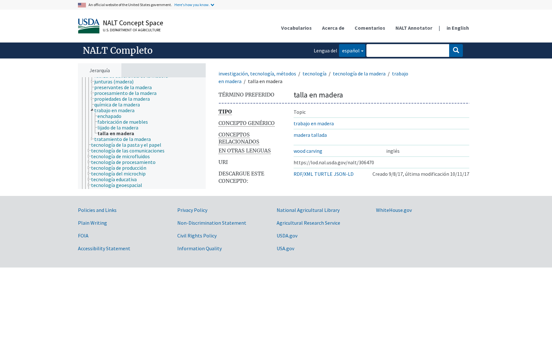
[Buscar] (456, 50)
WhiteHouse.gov (394, 210)
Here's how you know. (192, 4)
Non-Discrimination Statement (211, 223)
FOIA (83, 235)
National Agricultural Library (308, 210)
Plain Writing (92, 223)
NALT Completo (118, 50)
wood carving (308, 151)
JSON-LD (344, 174)
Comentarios (370, 28)
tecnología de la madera (359, 73)
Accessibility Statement (104, 248)
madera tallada (310, 135)
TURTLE (323, 174)
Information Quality (199, 248)
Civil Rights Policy (197, 235)
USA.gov (285, 248)
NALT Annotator (413, 28)
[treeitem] (116, 81)
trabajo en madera (314, 123)
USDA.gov (287, 235)
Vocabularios (296, 28)
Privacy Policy (192, 210)
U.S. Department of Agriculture (132, 29)
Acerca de (333, 28)
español (349, 50)
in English (458, 28)
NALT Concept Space (133, 22)
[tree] (142, 133)
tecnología (314, 73)
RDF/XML (303, 174)
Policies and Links (97, 210)
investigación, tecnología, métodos (257, 73)
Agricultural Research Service (308, 223)
